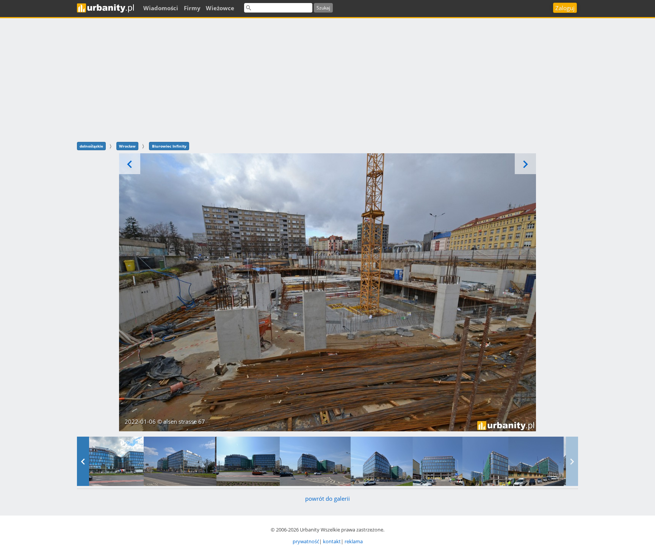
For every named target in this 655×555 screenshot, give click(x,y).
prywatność (306, 541)
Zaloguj (565, 8)
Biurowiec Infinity (169, 146)
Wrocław (127, 146)
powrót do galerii (327, 498)
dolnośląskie (91, 146)
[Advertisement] (327, 79)
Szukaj (323, 8)
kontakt (332, 541)
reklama (354, 541)
